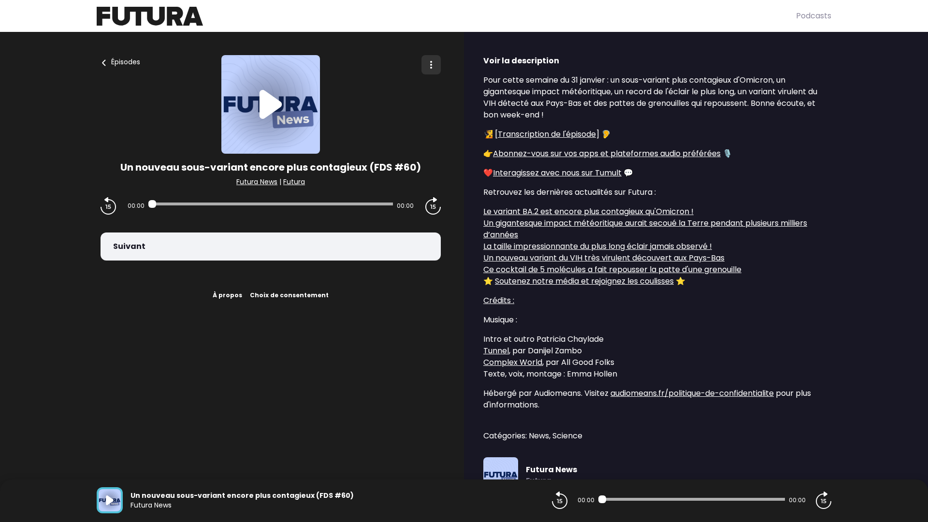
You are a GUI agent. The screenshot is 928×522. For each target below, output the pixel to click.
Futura (294, 182)
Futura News (256, 182)
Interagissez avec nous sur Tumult (557, 172)
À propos (227, 295)
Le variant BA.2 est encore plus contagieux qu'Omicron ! (588, 211)
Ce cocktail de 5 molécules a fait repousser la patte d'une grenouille (612, 269)
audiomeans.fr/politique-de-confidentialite (692, 393)
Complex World (512, 362)
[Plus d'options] (431, 64)
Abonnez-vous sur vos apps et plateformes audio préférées (607, 153)
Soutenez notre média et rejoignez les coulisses (584, 281)
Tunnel (496, 350)
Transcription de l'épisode (547, 134)
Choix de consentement (289, 295)
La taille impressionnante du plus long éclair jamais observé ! (597, 246)
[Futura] (446, 16)
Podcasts (813, 15)
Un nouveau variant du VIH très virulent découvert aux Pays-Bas (604, 257)
